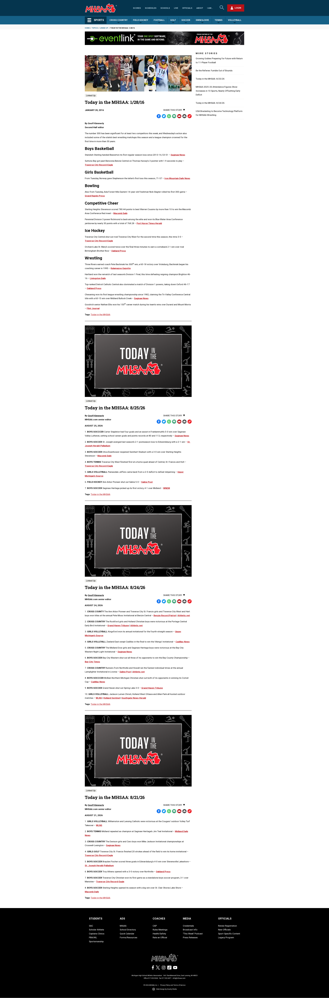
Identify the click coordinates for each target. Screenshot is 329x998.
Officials (187, 8)
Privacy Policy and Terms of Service (172, 985)
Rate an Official (160, 937)
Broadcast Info (190, 929)
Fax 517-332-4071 (165, 978)
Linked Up (104, 28)
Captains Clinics (96, 933)
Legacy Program (226, 937)
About (199, 8)
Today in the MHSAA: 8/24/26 (210, 103)
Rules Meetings (160, 929)
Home (87, 28)
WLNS (99, 698)
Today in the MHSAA (100, 314)
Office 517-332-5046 (151, 978)
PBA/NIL (93, 937)
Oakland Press (118, 251)
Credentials (188, 926)
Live (176, 8)
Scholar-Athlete (96, 929)
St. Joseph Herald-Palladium (99, 865)
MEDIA (187, 918)
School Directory (128, 929)
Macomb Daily (120, 213)
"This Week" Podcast (193, 933)
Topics (95, 28)
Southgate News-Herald (134, 698)
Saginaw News (178, 155)
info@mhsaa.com (179, 978)
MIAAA (123, 926)
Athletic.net (184, 615)
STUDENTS (95, 918)
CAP (155, 926)
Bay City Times (92, 661)
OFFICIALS (224, 918)
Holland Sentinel (111, 698)
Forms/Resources (128, 937)
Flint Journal (93, 308)
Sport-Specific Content (229, 933)
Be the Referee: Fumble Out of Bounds (214, 70)
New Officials (224, 929)
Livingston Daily (98, 278)
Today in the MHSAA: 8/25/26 (210, 78)
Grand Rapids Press (95, 196)
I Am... (210, 8)
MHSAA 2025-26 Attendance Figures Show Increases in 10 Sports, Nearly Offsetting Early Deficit (218, 91)
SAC (91, 926)
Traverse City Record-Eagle (99, 165)
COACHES (159, 918)
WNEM (166, 488)
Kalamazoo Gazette (121, 268)
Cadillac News (183, 641)
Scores (137, 8)
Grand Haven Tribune (118, 625)
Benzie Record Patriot (165, 615)
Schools (165, 8)
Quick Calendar (127, 933)
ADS (122, 918)
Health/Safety (159, 933)
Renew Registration (227, 926)
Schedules (150, 8)
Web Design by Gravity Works (166, 989)
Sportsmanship (96, 941)
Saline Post (147, 482)
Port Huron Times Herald (149, 223)
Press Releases (190, 937)
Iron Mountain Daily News (177, 178)
